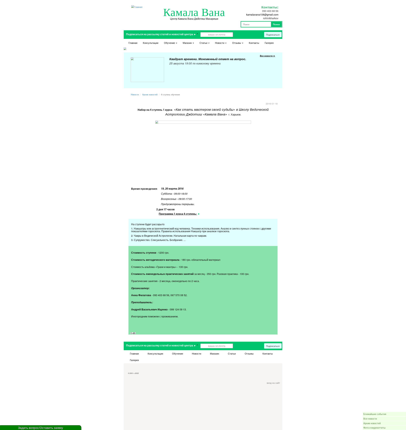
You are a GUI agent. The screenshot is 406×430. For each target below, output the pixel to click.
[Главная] (136, 6)
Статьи (204, 42)
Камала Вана (194, 12)
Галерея (269, 42)
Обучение (170, 42)
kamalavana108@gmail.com (262, 14)
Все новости (370, 418)
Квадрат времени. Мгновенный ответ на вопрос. (207, 59)
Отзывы (237, 42)
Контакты (254, 42)
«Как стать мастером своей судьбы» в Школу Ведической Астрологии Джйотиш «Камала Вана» (217, 111)
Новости (220, 42)
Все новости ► (267, 55)
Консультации (150, 42)
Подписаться (273, 34)
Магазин (187, 42)
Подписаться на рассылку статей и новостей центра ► (162, 34)
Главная (132, 42)
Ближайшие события (374, 414)
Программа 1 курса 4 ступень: (178, 214)
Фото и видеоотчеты (374, 427)
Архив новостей (149, 94)
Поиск (276, 24)
